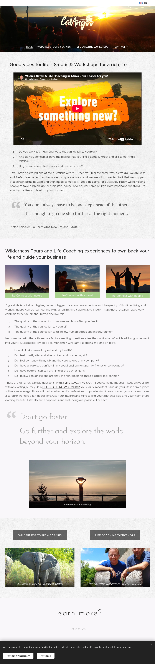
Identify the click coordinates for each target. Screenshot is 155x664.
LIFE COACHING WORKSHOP (61, 387)
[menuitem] (30, 47)
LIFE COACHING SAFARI (80, 382)
